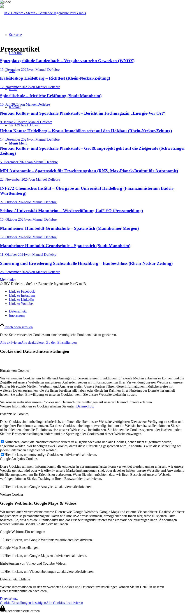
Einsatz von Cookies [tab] (14, 370)
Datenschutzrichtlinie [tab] (15, 579)
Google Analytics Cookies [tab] (18, 459)
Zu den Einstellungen (61, 342)
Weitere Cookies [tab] (11, 494)
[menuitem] (97, 311)
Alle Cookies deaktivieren (64, 603)
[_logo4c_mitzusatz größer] (43, 13)
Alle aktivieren (10, 342)
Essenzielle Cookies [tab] (14, 414)
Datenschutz (85, 406)
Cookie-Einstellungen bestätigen (23, 603)
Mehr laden (8, 280)
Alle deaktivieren (33, 342)
